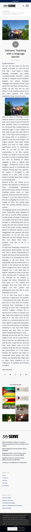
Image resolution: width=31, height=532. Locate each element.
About (4, 475)
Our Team (4, 483)
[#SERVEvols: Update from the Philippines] (21, 398)
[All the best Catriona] (8, 418)
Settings (21, 529)
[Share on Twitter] (10, 374)
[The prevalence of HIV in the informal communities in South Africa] (21, 389)
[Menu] (26, 5)
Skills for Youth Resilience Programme (12, 505)
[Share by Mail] (26, 374)
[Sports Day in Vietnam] (21, 409)
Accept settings (12, 529)
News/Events (6, 11)
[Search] (22, 5)
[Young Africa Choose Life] (8, 400)
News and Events (6, 508)
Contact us (5, 478)
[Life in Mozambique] (8, 391)
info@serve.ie (15, 1)
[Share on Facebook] (5, 374)
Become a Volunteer (7, 500)
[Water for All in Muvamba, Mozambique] (8, 406)
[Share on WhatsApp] (15, 374)
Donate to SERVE (6, 497)
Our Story (4, 480)
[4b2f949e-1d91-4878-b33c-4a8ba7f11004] (15, 30)
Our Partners (5, 485)
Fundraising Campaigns (8, 503)
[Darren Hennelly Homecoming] (21, 417)
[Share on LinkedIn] (20, 374)
